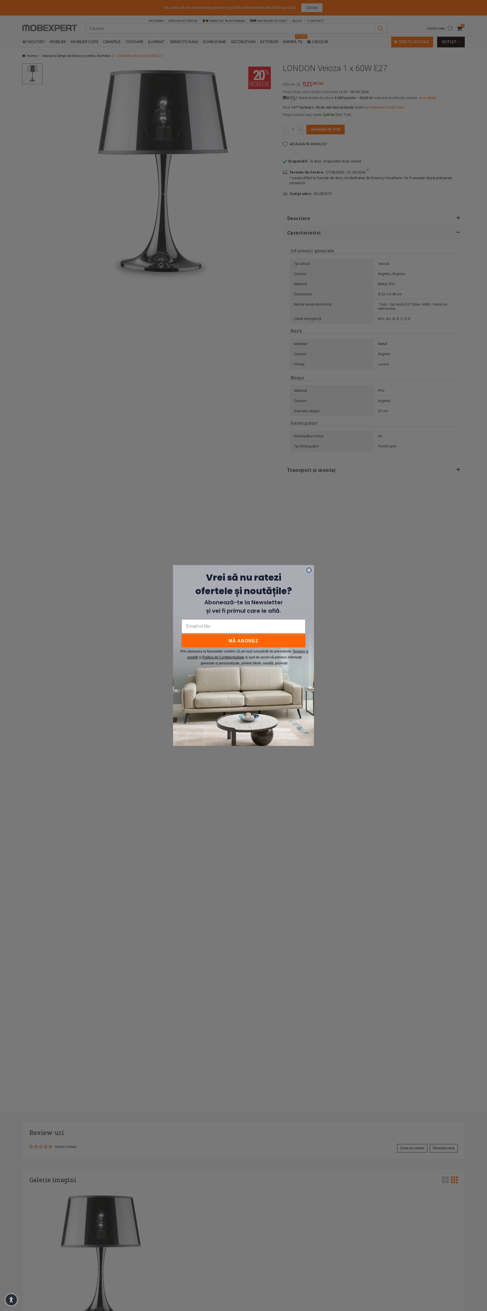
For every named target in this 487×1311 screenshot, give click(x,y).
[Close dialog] (309, 570)
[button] (11, 1299)
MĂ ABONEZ (243, 640)
